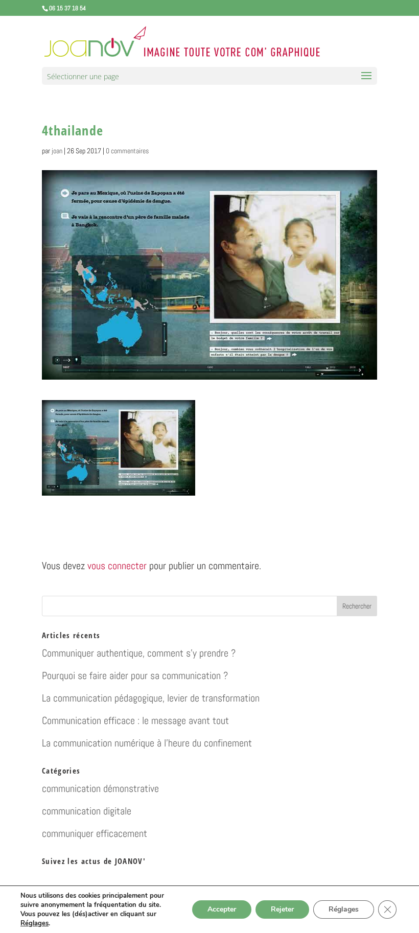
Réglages (34, 923)
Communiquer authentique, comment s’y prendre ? (139, 653)
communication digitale (86, 811)
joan (57, 150)
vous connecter (117, 565)
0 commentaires (127, 150)
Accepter (221, 909)
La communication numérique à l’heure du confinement (147, 743)
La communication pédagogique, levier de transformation (151, 698)
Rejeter (282, 909)
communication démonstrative (100, 788)
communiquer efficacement (94, 833)
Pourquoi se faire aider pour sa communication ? (135, 675)
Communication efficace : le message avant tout (135, 720)
